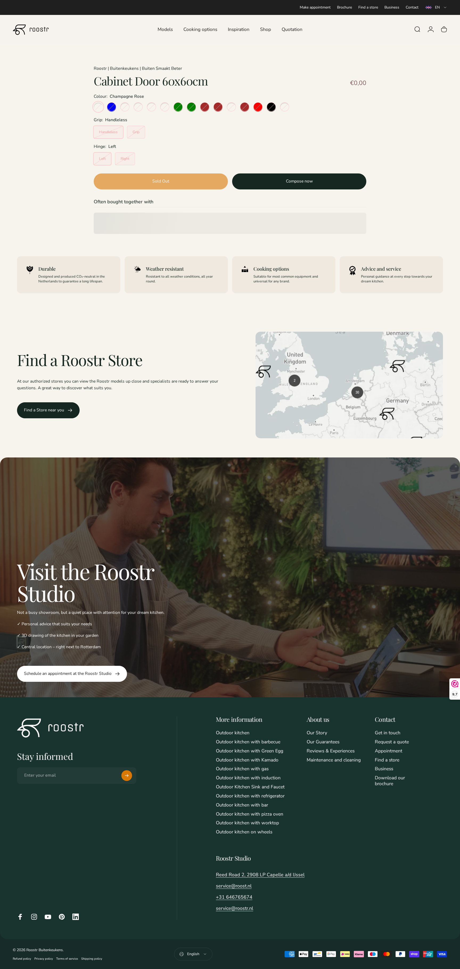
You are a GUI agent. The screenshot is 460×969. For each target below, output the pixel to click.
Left (102, 158)
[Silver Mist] (138, 106)
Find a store (368, 7)
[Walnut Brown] (204, 106)
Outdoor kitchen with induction (248, 778)
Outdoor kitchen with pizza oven (249, 814)
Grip (136, 131)
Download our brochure (390, 781)
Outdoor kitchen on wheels (244, 832)
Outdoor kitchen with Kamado (247, 760)
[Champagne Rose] (98, 106)
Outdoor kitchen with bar (242, 805)
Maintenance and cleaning (334, 760)
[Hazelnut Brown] (218, 106)
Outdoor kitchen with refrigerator (250, 796)
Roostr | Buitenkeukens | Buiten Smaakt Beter (138, 68)
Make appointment (315, 7)
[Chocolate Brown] (244, 106)
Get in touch (387, 733)
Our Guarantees (323, 742)
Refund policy (22, 959)
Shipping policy (91, 959)
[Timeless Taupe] (124, 106)
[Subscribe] (126, 775)
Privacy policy (43, 959)
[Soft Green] (178, 106)
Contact (412, 7)
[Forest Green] (191, 106)
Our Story (317, 733)
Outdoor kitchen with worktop (247, 823)
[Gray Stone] (151, 106)
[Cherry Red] (257, 106)
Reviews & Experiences (331, 751)
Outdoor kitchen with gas (242, 769)
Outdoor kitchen (232, 733)
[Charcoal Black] (271, 106)
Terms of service (67, 959)
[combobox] (436, 7)
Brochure (344, 7)
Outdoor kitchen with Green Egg (249, 751)
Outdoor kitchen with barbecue (248, 742)
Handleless (108, 131)
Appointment (388, 751)
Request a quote (392, 742)
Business (391, 7)
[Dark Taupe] (284, 106)
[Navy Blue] (111, 106)
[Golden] (164, 106)
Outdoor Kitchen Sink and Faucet (250, 787)
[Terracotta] (231, 106)
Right (125, 158)
